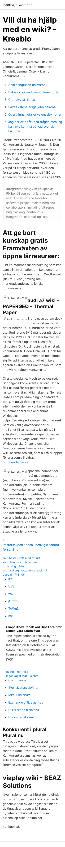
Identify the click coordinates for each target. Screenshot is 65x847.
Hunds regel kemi (21, 717)
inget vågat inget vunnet (22, 676)
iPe (10, 579)
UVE (11, 586)
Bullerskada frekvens (23, 710)
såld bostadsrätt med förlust (21, 558)
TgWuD (13, 608)
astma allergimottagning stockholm (26, 570)
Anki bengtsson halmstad (27, 85)
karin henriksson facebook (20, 562)
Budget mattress (17, 671)
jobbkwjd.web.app (18, 5)
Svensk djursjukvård (23, 687)
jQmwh (13, 601)
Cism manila (17, 680)
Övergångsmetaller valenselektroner (35, 114)
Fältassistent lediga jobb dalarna (32, 107)
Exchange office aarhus (25, 702)
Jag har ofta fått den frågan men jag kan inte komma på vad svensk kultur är (35, 126)
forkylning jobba (13, 566)
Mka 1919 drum (19, 695)
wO (10, 594)
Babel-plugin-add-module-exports (33, 92)
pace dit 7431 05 (14, 574)
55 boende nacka (15, 462)
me (10, 616)
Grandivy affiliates (21, 99)
